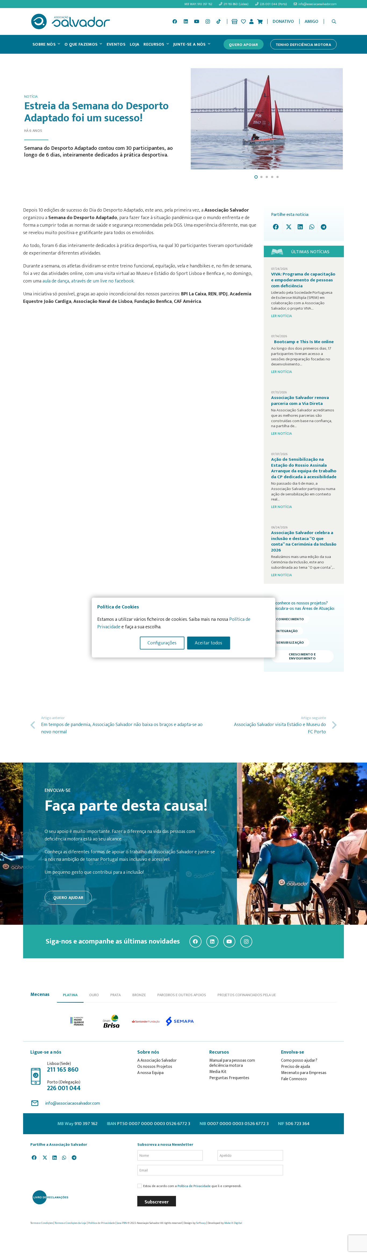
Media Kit (217, 1071)
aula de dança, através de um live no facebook (88, 281)
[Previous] (199, 118)
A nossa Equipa (150, 1072)
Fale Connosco (294, 1079)
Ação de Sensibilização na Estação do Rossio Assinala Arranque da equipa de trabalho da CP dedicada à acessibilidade (303, 468)
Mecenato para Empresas (303, 1072)
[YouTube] (196, 21)
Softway (201, 1223)
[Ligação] (235, 21)
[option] (77, 1021)
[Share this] (277, 227)
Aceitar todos (208, 643)
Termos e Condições (41, 1223)
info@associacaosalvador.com (72, 1103)
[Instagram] (207, 21)
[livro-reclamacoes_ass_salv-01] (50, 1197)
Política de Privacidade (194, 1186)
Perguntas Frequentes (229, 1078)
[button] (334, 21)
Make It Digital (233, 1223)
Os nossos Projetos (154, 1066)
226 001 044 (64, 1088)
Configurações (162, 643)
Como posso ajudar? (299, 1060)
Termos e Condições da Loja (70, 1223)
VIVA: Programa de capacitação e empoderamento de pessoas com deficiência (303, 279)
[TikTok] (218, 21)
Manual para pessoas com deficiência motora (232, 1063)
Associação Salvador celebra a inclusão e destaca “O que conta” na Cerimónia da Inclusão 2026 (303, 541)
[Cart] (259, 21)
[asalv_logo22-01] (70, 21)
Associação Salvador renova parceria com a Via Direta (300, 400)
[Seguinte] (334, 118)
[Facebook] (174, 21)
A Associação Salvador (157, 1060)
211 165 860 (62, 1070)
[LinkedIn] (185, 21)
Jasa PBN (122, 1223)
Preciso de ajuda (295, 1066)
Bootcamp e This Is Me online (304, 342)
